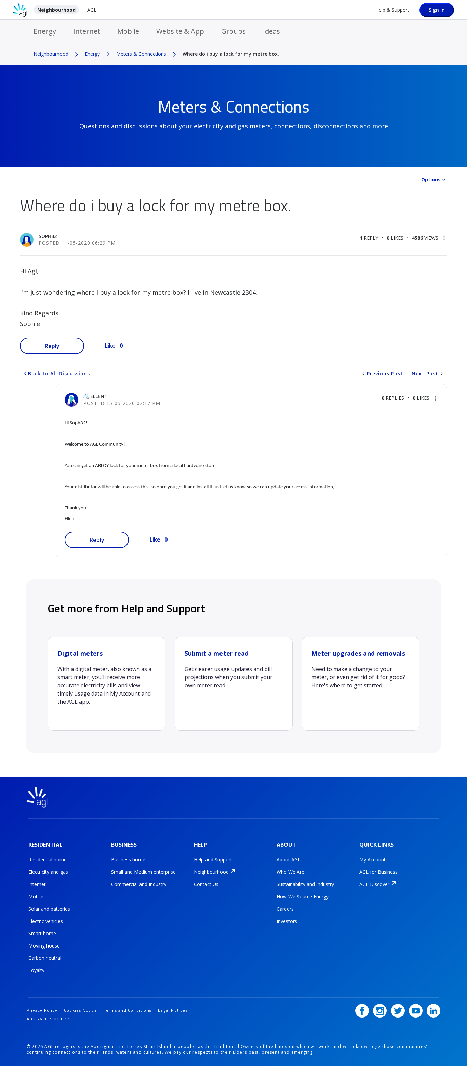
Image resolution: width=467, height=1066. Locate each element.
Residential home (47, 859)
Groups (233, 31)
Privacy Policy (42, 1010)
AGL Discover (374, 884)
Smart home (42, 933)
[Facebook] (362, 1011)
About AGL (289, 859)
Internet (86, 31)
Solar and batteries (49, 909)
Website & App (180, 31)
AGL (91, 9)
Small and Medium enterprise (143, 872)
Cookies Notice (80, 1010)
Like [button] (110, 345)
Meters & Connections (141, 54)
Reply (52, 346)
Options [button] (431, 179)
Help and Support (213, 859)
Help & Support (392, 9)
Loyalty (36, 970)
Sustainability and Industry (305, 884)
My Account (372, 859)
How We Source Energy (303, 896)
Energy (45, 31)
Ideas (271, 31)
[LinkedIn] (433, 1011)
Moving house (44, 945)
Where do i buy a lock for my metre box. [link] (231, 54)
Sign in (437, 9)
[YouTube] (416, 1011)
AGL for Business (378, 872)
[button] (444, 238)
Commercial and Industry (138, 884)
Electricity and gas (48, 872)
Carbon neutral (44, 958)
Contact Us (206, 884)
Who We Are (290, 872)
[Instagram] (380, 1011)
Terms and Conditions (127, 1010)
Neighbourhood (56, 9)
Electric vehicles (45, 921)
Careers (285, 909)
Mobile (128, 31)
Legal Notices (173, 1010)
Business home (128, 859)
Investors (287, 921)
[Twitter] (398, 1011)
